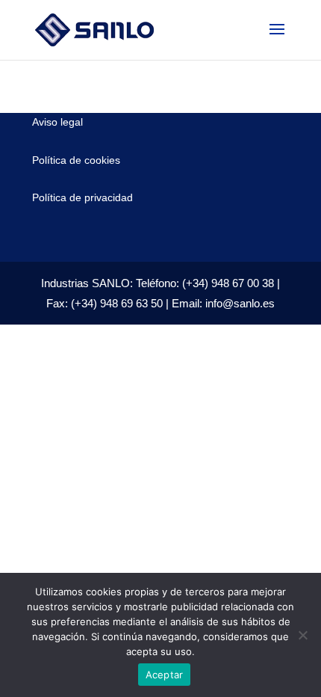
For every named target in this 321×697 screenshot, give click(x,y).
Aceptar (165, 675)
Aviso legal (57, 122)
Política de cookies (76, 160)
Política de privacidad (82, 197)
